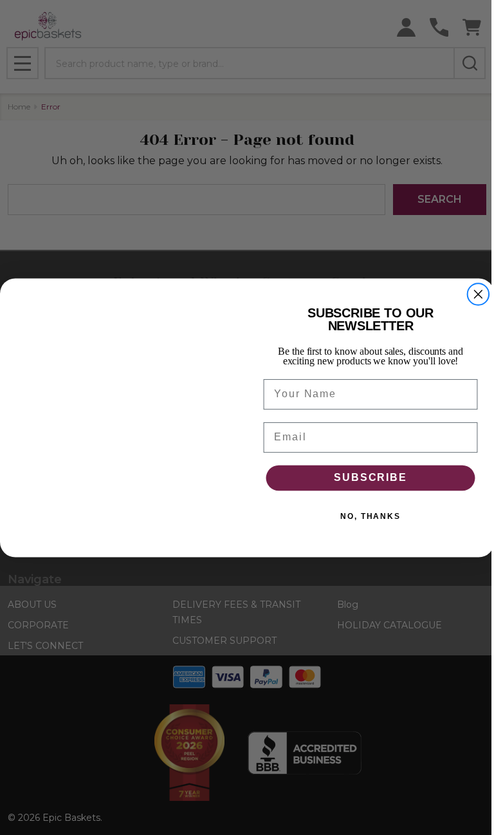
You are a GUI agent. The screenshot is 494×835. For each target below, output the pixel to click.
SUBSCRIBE (370, 477)
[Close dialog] (478, 294)
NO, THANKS (370, 515)
